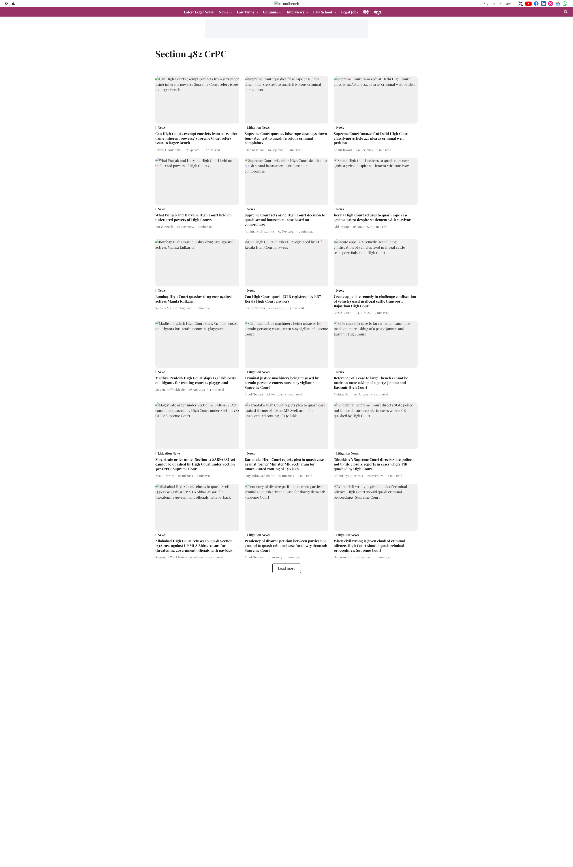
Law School (322, 12)
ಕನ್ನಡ (377, 12)
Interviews (295, 12)
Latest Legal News (199, 12)
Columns (270, 12)
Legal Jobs (349, 12)
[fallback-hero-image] (197, 100)
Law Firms (245, 12)
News (223, 12)
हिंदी (366, 12)
